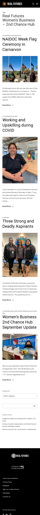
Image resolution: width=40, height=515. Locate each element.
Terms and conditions (10, 478)
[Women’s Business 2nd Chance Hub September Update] (20, 363)
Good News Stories (16, 35)
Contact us (6, 496)
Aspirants (6, 217)
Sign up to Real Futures (11, 489)
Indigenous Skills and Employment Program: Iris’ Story (19, 420)
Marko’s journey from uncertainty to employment (19, 429)
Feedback (6, 485)
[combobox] (20, 396)
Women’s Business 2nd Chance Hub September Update (19, 322)
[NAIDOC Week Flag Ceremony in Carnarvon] (20, 85)
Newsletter (6, 493)
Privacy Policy (7, 482)
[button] (37, 4)
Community (7, 35)
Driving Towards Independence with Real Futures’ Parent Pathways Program (19, 425)
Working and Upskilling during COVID (17, 125)
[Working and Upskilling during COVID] (20, 186)
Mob (16, 116)
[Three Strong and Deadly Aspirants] (20, 280)
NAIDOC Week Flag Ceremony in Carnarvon (19, 44)
